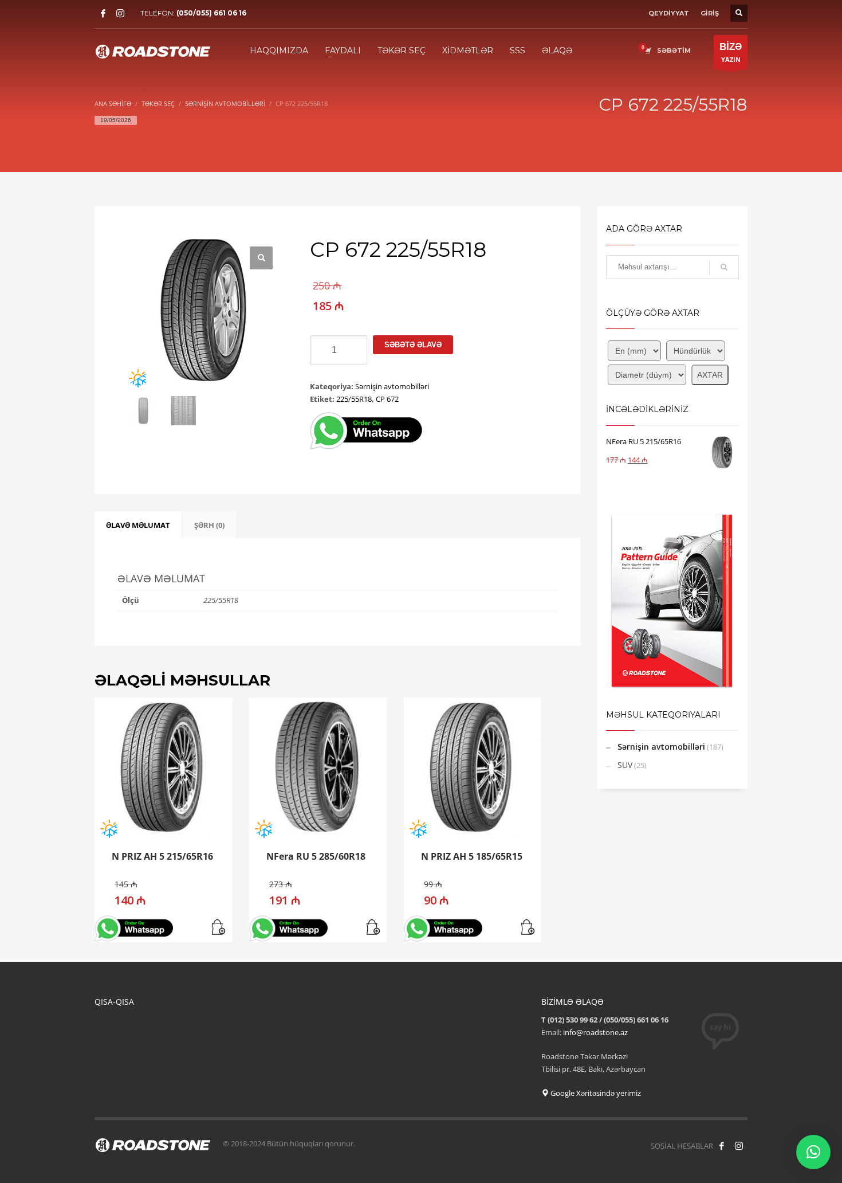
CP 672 (387, 399)
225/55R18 (354, 399)
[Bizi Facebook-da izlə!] (721, 1145)
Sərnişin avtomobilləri (392, 386)
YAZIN (730, 52)
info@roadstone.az (595, 1032)
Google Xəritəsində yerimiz (595, 1093)
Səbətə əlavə (413, 344)
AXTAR (710, 374)
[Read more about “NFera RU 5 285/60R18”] (374, 928)
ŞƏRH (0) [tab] (209, 525)
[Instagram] (120, 13)
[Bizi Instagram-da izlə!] (738, 1145)
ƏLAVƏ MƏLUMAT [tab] (138, 525)
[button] (261, 257)
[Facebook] (103, 13)
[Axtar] (724, 267)
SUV (624, 764)
